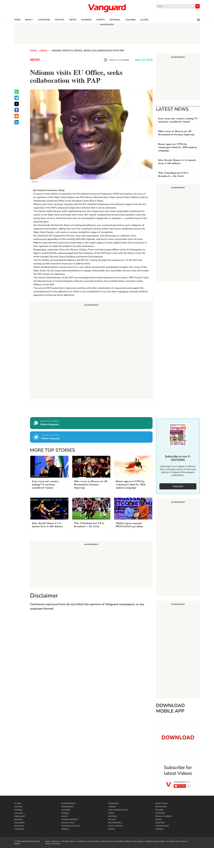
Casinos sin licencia (52, 843)
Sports (100, 19)
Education (19, 826)
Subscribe (178, 486)
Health (64, 816)
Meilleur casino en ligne (134, 841)
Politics (59, 19)
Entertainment (68, 803)
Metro (72, 19)
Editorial (115, 19)
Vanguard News (107, 8)
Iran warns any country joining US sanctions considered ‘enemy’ (178, 119)
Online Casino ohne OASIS (112, 841)
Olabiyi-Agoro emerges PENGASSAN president (129, 524)
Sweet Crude (161, 803)
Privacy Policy (93, 841)
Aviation (18, 807)
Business (86, 19)
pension (65, 829)
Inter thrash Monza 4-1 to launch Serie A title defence (177, 161)
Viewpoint (160, 823)
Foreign (65, 813)
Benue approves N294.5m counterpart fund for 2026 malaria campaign (177, 147)
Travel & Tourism (163, 816)
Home (17, 19)
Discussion (19, 823)
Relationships (115, 823)
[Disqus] (91, 655)
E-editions (44, 19)
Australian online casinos (177, 841)
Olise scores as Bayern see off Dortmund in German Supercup (176, 132)
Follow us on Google (119, 59)
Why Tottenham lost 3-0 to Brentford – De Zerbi (173, 174)
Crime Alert (19, 816)
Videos (158, 819)
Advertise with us (68, 841)
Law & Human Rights (118, 810)
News (28, 19)
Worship (159, 829)
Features (65, 810)
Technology (161, 807)
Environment (67, 807)
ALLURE (144, 19)
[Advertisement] (91, 350)
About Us (55, 841)
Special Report (115, 826)
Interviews (113, 803)
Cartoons (160, 813)
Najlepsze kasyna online (155, 841)
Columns (130, 19)
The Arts (159, 810)
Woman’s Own (162, 826)
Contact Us (81, 841)
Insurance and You (70, 826)
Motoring (112, 816)
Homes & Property (69, 819)
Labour (111, 807)
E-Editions (19, 829)
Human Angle (67, 823)
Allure (17, 803)
